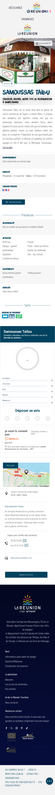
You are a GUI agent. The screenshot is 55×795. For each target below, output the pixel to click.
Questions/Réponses (13, 661)
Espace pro (32, 774)
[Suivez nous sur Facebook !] (7, 728)
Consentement (12, 785)
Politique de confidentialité (20, 782)
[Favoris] (38, 11)
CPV (40, 782)
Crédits (32, 769)
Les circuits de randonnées (16, 684)
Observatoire (12, 778)
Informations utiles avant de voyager (20, 656)
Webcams (9, 679)
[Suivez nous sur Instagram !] (17, 728)
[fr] (49, 11)
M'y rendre (10, 465)
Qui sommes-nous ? (15, 769)
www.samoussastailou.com (21, 557)
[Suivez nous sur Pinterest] (23, 728)
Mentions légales (14, 774)
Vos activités (10, 689)
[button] (43, 11)
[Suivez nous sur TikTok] (28, 728)
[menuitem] (15, 7)
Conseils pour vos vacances (16, 666)
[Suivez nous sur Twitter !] (12, 728)
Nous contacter (11, 702)
